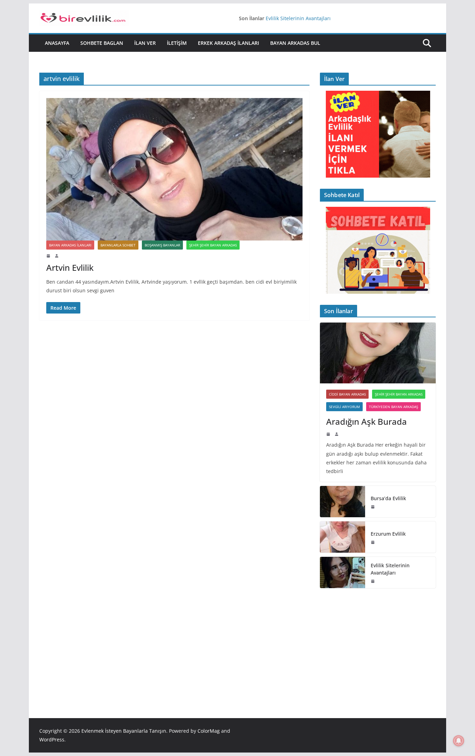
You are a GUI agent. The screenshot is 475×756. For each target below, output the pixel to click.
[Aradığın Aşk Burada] (378, 353)
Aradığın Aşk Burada (366, 421)
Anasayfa (57, 43)
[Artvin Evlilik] (174, 169)
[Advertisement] (378, 642)
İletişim (177, 43)
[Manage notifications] (458, 740)
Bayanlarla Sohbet (118, 245)
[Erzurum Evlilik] (342, 537)
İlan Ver (145, 43)
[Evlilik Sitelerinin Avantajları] (342, 572)
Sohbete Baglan (101, 43)
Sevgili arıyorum (344, 406)
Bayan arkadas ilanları (70, 245)
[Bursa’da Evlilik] (342, 501)
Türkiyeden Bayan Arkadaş (393, 406)
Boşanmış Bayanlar (162, 245)
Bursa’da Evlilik (388, 498)
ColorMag (209, 730)
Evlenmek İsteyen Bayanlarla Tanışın (123, 730)
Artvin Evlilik (70, 267)
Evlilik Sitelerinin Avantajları (298, 18)
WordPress (51, 739)
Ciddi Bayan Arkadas (347, 394)
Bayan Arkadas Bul (295, 43)
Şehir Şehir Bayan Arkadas (213, 245)
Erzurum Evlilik (388, 533)
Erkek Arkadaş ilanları (228, 43)
